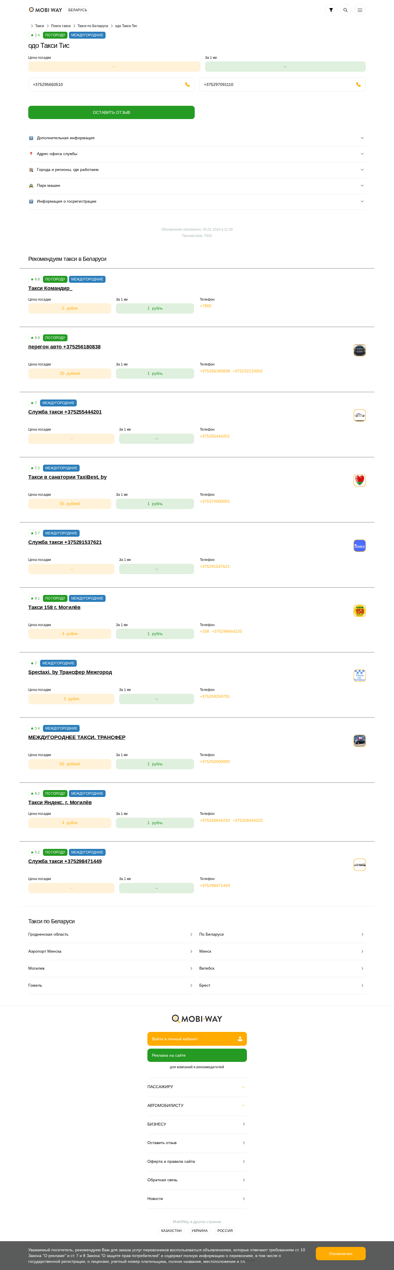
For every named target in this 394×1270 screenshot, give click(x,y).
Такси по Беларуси (93, 26)
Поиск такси (61, 26)
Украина (200, 1231)
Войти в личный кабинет (175, 1039)
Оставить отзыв (111, 112)
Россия (225, 1231)
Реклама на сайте (169, 1055)
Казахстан (171, 1231)
